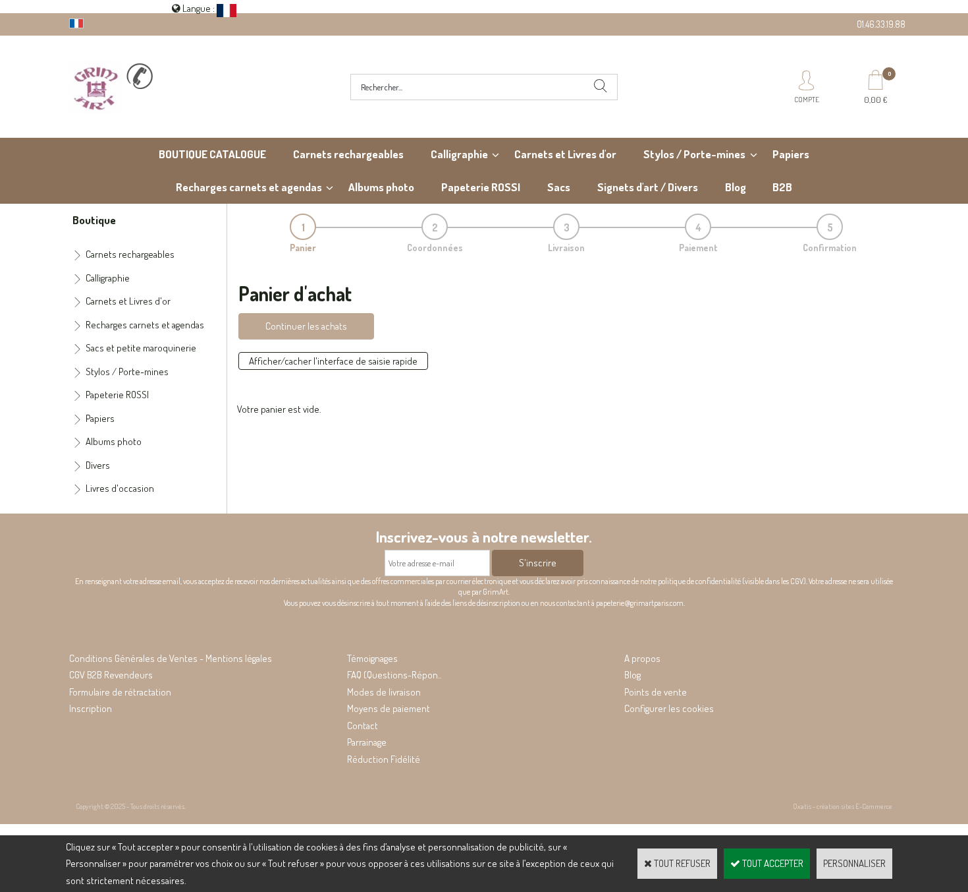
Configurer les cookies (669, 708)
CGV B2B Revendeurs (111, 675)
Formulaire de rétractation (120, 692)
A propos (642, 658)
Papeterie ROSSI (480, 187)
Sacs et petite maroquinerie (141, 348)
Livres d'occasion (120, 488)
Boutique (94, 219)
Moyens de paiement (388, 708)
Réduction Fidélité (383, 759)
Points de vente (655, 692)
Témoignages (372, 658)
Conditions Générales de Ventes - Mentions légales (170, 658)
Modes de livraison (384, 692)
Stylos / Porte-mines (694, 154)
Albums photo (381, 187)
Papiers (790, 154)
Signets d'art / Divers (647, 187)
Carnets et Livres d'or (565, 154)
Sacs (558, 187)
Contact (362, 725)
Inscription (90, 708)
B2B (782, 187)
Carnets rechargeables (348, 154)
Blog (735, 187)
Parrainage (367, 742)
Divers (98, 465)
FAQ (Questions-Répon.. (394, 675)
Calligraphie (459, 154)
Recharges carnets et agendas (249, 187)
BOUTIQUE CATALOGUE (212, 154)
